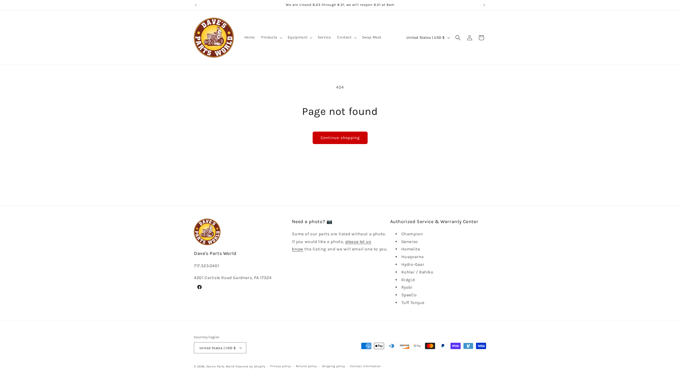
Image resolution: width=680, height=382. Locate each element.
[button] (271, 37)
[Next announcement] (484, 5)
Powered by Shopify (250, 366)
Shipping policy (333, 366)
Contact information (365, 366)
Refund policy (306, 366)
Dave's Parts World (220, 366)
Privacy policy (280, 366)
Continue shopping (340, 137)
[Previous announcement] (196, 5)
